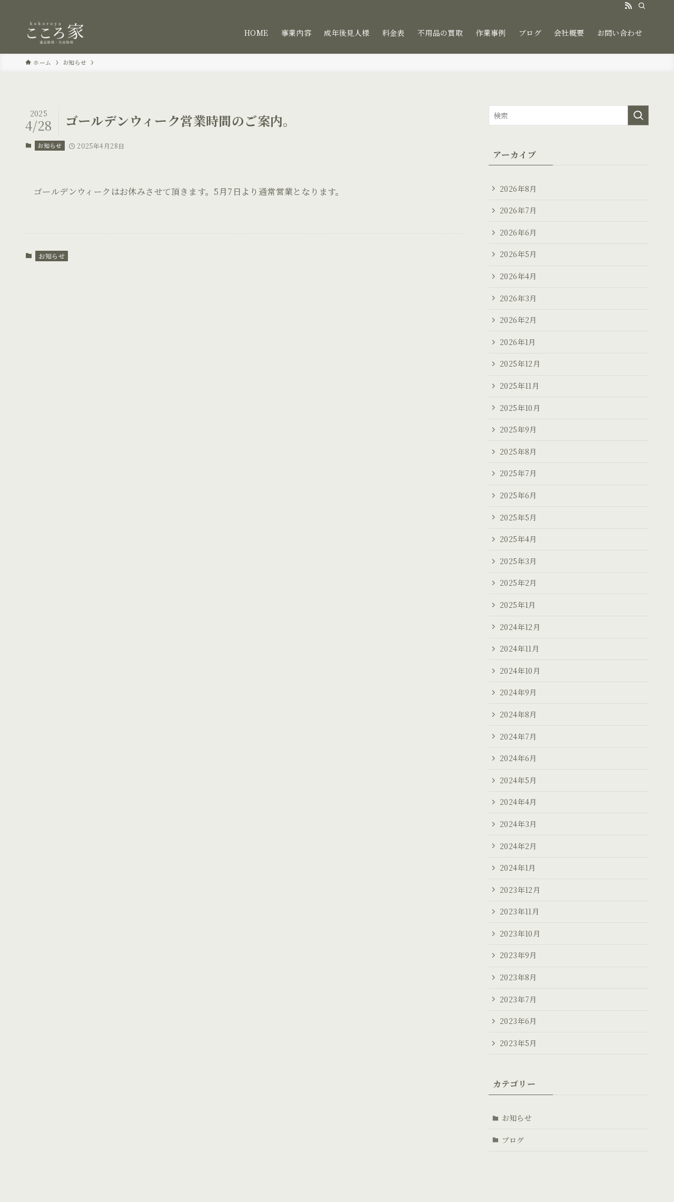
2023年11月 (519, 911)
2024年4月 (518, 801)
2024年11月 (519, 648)
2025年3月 (518, 561)
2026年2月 (518, 319)
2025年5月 (518, 517)
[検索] (642, 6)
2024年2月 (518, 846)
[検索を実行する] (638, 115)
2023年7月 (518, 999)
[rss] (628, 6)
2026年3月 (518, 298)
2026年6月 (518, 232)
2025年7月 (518, 473)
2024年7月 (518, 736)
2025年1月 (518, 604)
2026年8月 (518, 188)
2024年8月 (518, 714)
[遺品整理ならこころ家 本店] (58, 32)
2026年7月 (518, 210)
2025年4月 (518, 539)
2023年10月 (520, 933)
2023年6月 (518, 1021)
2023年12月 (520, 889)
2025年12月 (520, 363)
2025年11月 (519, 385)
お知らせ (49, 145)
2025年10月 (520, 407)
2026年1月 (518, 342)
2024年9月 (518, 692)
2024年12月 (520, 627)
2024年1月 (518, 867)
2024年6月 (518, 758)
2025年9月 (518, 429)
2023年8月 (518, 977)
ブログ (513, 1140)
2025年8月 (518, 451)
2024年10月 (520, 670)
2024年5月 (518, 780)
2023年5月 (518, 1043)
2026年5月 (518, 254)
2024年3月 (518, 824)
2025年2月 (518, 582)
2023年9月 (518, 955)
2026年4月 (518, 276)
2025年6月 (518, 495)
